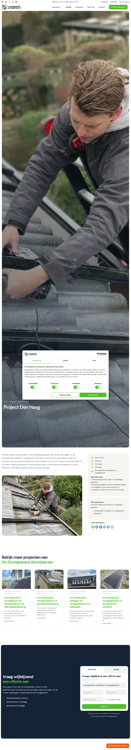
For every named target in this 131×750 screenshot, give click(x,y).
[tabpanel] (104, 692)
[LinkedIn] (96, 527)
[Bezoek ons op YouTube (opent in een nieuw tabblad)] (16, 1)
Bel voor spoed (124, 2)
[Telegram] (108, 527)
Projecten (79, 7)
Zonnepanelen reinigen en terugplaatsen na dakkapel (80, 602)
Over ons (90, 7)
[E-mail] (112, 527)
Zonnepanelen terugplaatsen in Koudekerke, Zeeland (112, 602)
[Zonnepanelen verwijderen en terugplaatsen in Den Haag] (42, 505)
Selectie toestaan (65, 395)
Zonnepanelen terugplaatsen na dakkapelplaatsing (48, 600)
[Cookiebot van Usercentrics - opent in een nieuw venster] (98, 354)
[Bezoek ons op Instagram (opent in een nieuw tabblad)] (9, 1)
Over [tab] (94, 360)
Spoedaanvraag (114, 699)
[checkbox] (106, 699)
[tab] (92, 669)
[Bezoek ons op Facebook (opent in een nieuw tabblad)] (6, 1)
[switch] (54, 387)
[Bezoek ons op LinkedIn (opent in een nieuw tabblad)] (2, 1)
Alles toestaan (93, 395)
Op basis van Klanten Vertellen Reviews (105, 713)
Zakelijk (68, 7)
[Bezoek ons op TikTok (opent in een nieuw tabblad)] (12, 1)
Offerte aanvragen (118, 7)
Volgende (104, 706)
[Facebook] (100, 527)
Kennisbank (113, 2)
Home (6, 402)
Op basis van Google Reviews (67, 2)
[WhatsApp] (92, 527)
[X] (104, 527)
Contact (101, 7)
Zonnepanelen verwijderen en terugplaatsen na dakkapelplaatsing (15, 602)
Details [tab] (65, 360)
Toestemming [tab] (36, 360)
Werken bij (104, 2)
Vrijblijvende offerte (119, 746)
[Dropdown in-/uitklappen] (61, 7)
